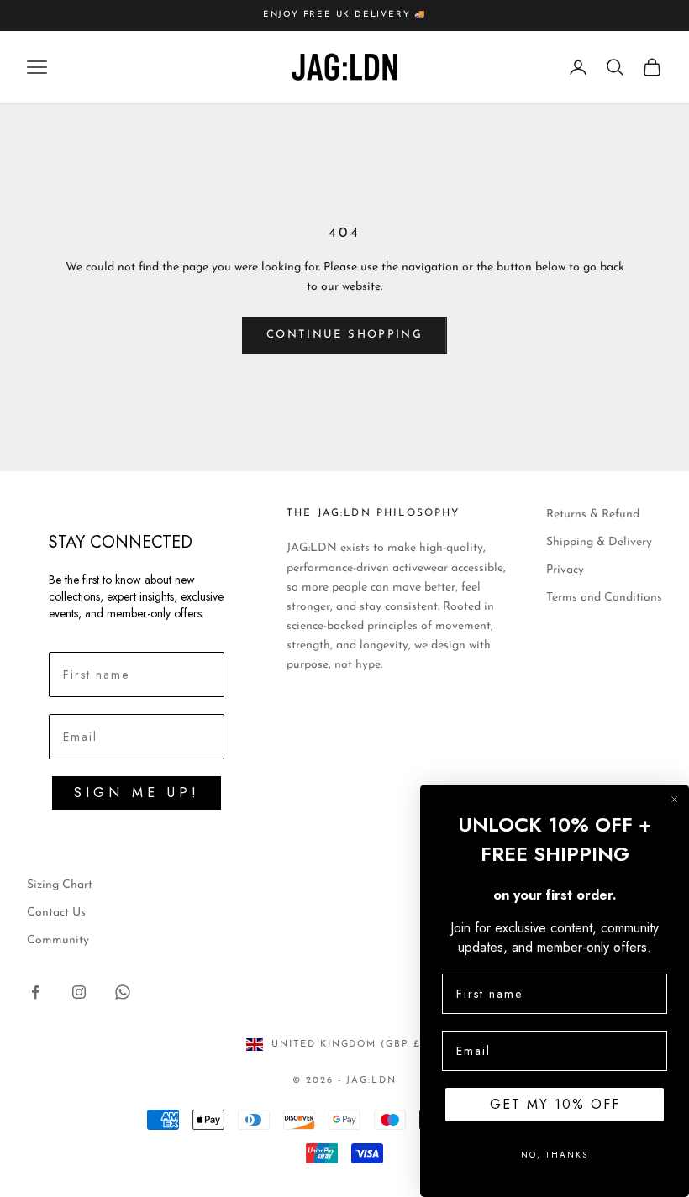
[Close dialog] (674, 799)
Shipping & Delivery (599, 542)
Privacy (565, 570)
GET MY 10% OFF (555, 1104)
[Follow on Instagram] (79, 992)
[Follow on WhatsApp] (122, 992)
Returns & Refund (592, 514)
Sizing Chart (59, 885)
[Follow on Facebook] (35, 992)
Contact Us (56, 912)
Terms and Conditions (604, 597)
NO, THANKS (554, 1154)
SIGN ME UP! (137, 792)
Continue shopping (344, 334)
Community (58, 940)
